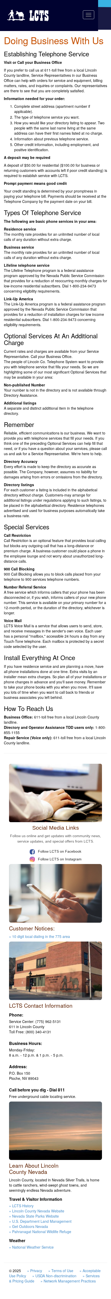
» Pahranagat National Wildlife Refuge (40, 1231)
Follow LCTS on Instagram (59, 859)
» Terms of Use (60, 1270)
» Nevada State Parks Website (34, 1216)
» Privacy (34, 1270)
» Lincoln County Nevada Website (36, 1210)
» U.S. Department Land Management (40, 1221)
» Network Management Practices (68, 1280)
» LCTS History (21, 1205)
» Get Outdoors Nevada (28, 1226)
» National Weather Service (31, 1247)
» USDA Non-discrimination (54, 1275)
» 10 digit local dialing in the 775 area (39, 936)
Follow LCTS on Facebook (59, 851)
